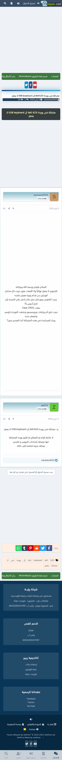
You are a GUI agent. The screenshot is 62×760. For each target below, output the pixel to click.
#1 (4, 208)
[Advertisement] (31, 40)
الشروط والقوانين (34, 724)
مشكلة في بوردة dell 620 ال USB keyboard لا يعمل (35, 95)
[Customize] (18, 3)
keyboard (38, 560)
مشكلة (54, 565)
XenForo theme (23, 737)
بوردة (19, 560)
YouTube (31, 706)
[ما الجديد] (11, 3)
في (12, 560)
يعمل (46, 565)
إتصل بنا (50, 724)
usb (29, 560)
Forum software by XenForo (31, 735)
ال (24, 560)
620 (52, 560)
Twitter (31, 702)
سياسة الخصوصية (14, 724)
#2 (4, 419)
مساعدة (32, 729)
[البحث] (5, 3)
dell (46, 560)
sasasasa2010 (50, 99)
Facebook (31, 698)
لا (7, 560)
